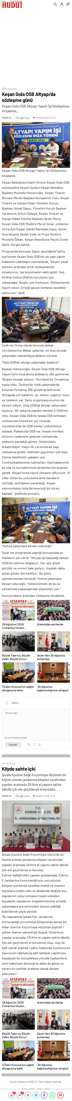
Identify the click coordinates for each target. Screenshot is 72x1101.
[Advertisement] (36, 46)
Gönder (13, 744)
